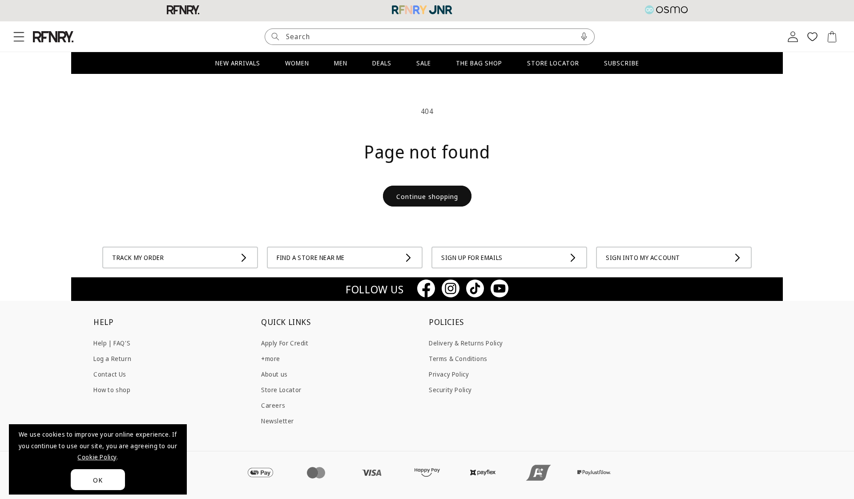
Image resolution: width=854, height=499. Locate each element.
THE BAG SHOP (479, 63)
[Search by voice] (584, 36)
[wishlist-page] (812, 36)
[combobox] (429, 37)
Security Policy (450, 389)
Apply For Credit (285, 342)
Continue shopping (427, 196)
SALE (423, 63)
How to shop (112, 389)
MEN (340, 63)
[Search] (275, 36)
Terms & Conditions (458, 358)
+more (270, 358)
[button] (18, 36)
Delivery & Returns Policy (466, 342)
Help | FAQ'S (111, 342)
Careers (273, 405)
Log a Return (112, 358)
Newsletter (277, 421)
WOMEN (297, 63)
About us (274, 373)
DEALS (381, 63)
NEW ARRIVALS (237, 63)
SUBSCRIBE (621, 63)
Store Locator (281, 389)
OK (98, 479)
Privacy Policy (449, 373)
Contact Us (109, 373)
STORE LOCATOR (553, 63)
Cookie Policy (97, 457)
